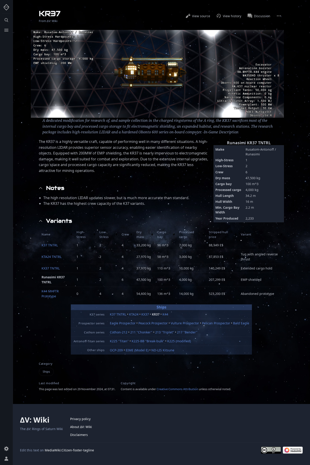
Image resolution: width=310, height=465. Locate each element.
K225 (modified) (179, 341)
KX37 (145, 314)
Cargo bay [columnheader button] (161, 234)
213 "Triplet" (164, 332)
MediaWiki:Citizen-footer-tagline (69, 450)
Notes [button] (55, 188)
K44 (165, 314)
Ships (161, 307)
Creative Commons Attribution (177, 389)
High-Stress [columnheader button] (81, 234)
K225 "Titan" (119, 341)
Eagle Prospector (122, 323)
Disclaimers (79, 435)
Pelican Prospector (216, 323)
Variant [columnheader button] (246, 234)
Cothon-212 (118, 332)
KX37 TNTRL (51, 268)
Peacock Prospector (153, 323)
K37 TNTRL (50, 245)
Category (45, 364)
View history (232, 16)
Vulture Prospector (185, 323)
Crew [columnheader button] (125, 234)
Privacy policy (80, 419)
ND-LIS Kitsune (162, 350)
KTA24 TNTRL (52, 257)
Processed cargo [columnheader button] (186, 234)
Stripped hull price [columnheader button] (218, 234)
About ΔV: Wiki (81, 427)
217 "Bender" (187, 332)
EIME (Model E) (137, 350)
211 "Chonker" (141, 332)
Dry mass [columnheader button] (140, 234)
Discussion (262, 16)
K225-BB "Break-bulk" (148, 341)
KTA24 (133, 314)
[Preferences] (6, 448)
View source (201, 16)
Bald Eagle (241, 323)
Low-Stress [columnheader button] (103, 234)
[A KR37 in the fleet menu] (157, 74)
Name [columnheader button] (46, 234)
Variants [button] (59, 221)
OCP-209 (116, 350)
